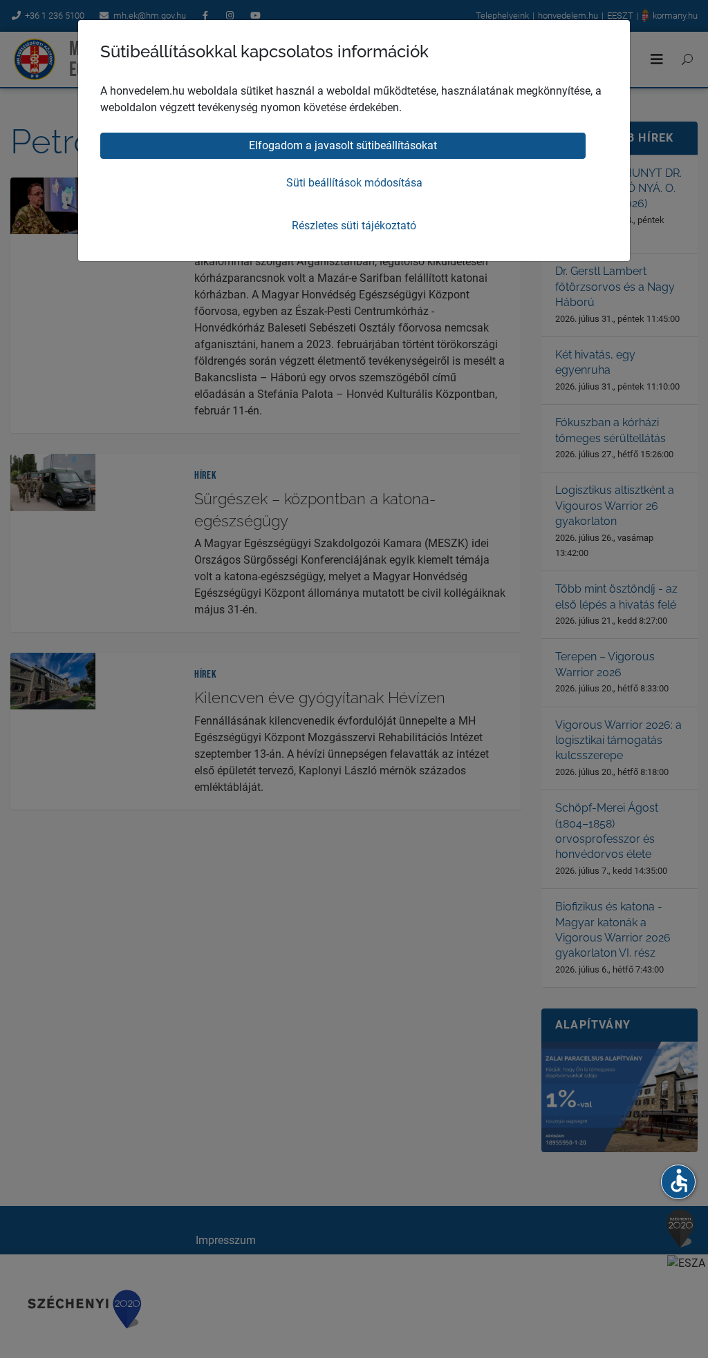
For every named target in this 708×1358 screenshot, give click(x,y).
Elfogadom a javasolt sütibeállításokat (343, 145)
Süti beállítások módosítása (354, 182)
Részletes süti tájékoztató (354, 225)
